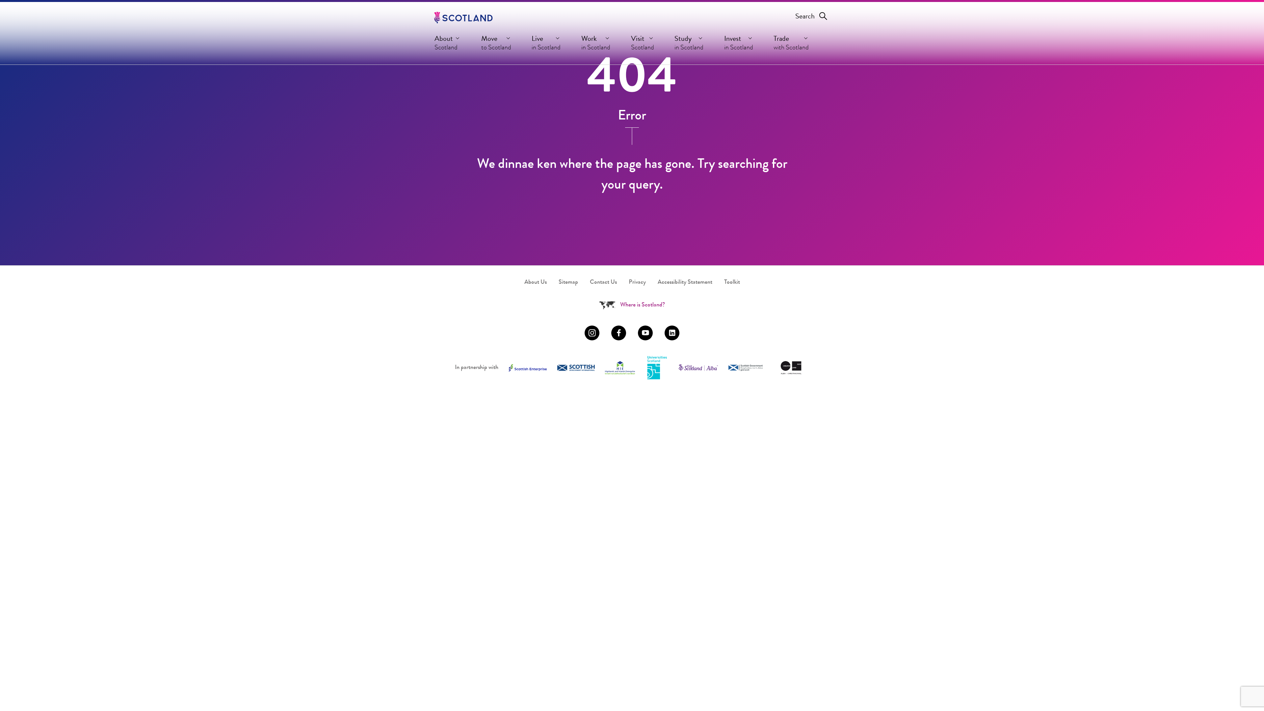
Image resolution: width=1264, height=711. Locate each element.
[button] (447, 44)
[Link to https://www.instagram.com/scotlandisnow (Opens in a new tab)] (592, 333)
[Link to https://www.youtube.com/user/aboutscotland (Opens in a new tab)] (645, 333)
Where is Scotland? (642, 305)
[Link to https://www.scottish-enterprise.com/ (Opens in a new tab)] (528, 367)
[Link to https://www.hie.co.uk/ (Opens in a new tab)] (620, 367)
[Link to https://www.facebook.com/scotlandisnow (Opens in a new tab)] (618, 333)
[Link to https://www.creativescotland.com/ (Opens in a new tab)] (791, 367)
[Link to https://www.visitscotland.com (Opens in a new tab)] (698, 367)
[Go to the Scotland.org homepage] (463, 17)
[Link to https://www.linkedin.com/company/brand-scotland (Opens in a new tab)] (672, 333)
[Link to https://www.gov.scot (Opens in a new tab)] (745, 368)
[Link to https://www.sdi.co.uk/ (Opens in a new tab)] (576, 368)
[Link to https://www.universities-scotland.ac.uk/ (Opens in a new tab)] (657, 368)
